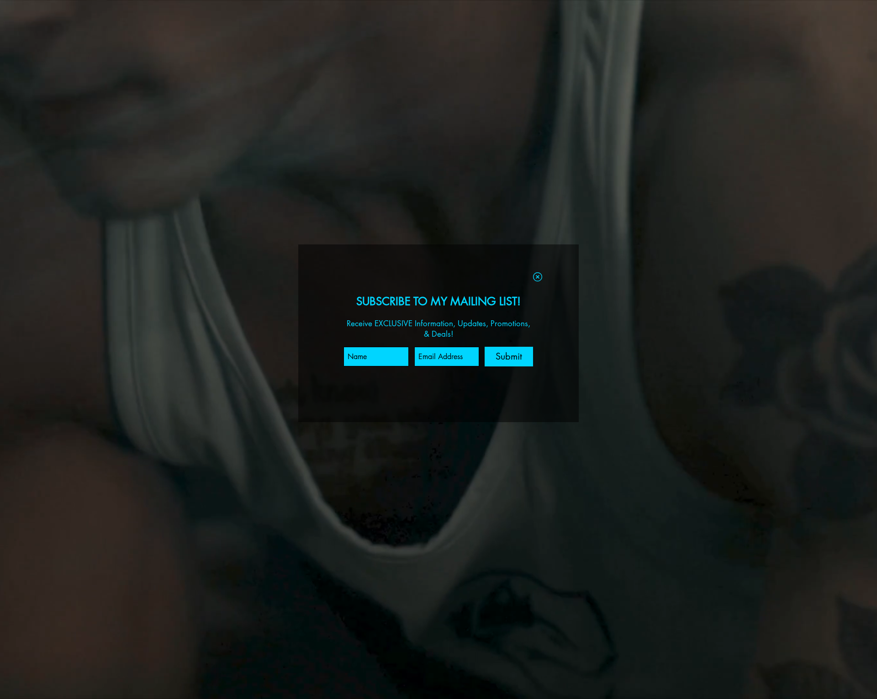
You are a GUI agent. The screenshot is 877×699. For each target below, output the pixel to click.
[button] (537, 276)
